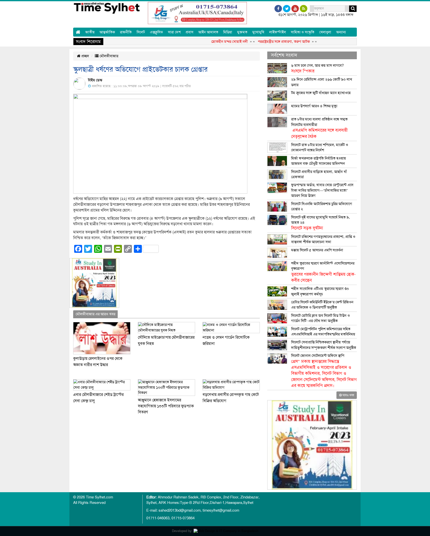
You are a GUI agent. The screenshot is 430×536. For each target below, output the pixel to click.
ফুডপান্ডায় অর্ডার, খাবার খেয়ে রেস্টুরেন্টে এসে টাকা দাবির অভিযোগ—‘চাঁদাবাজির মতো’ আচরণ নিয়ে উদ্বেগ (322, 190)
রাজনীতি (126, 32)
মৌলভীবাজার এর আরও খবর (95, 314)
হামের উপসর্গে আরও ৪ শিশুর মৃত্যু (314, 106)
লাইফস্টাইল (277, 32)
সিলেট (141, 32)
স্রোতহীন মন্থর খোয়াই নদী (220, 41)
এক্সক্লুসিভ (156, 32)
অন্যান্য (341, 32)
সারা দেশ (174, 32)
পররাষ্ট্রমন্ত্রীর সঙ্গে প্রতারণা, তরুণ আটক (274, 41)
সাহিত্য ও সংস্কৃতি (302, 32)
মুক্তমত (242, 32)
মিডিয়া (227, 32)
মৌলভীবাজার (108, 56)
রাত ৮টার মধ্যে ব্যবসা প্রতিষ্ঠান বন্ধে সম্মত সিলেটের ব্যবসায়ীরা (319, 128)
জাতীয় (90, 32)
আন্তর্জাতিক (107, 32)
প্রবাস (189, 32)
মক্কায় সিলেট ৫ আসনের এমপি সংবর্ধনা (317, 250)
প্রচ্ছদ (84, 56)
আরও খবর (348, 395)
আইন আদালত (208, 32)
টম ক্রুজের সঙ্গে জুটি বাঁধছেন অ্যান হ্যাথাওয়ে (321, 93)
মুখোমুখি (258, 32)
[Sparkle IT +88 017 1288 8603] (226, 531)
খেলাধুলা (325, 32)
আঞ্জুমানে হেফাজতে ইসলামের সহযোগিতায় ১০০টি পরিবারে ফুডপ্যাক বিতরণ (166, 406)
